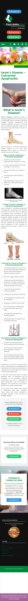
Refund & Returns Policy (8, 555)
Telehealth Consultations (14, 479)
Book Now (14, 32)
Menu (3, 44)
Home (3, 545)
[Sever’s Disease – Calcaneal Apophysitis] (14, 95)
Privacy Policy (5, 550)
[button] (26, 44)
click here (17, 425)
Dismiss (17, 599)
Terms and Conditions (7, 548)
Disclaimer (4, 553)
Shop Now (14, 37)
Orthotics (7, 303)
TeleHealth (14, 11)
